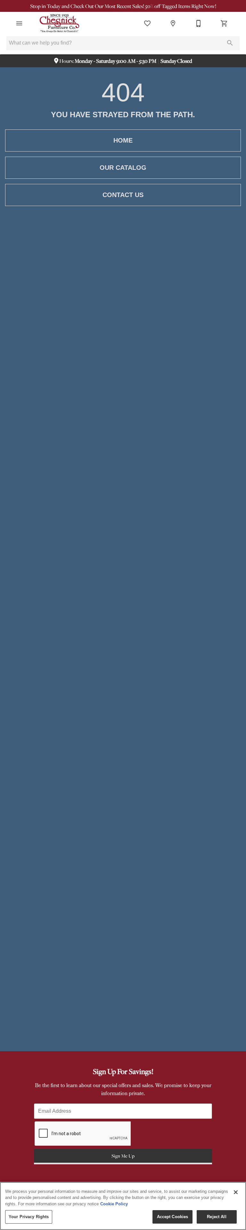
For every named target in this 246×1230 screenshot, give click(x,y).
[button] (19, 23)
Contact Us (123, 194)
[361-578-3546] (198, 23)
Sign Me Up (123, 1155)
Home (123, 140)
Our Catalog (123, 167)
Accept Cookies (172, 1216)
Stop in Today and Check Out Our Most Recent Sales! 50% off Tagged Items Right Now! (123, 6)
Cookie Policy (114, 1203)
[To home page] (59, 23)
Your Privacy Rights (29, 1216)
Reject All (216, 1216)
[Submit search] (230, 43)
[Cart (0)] (224, 23)
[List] (147, 23)
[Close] (236, 1192)
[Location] (173, 23)
